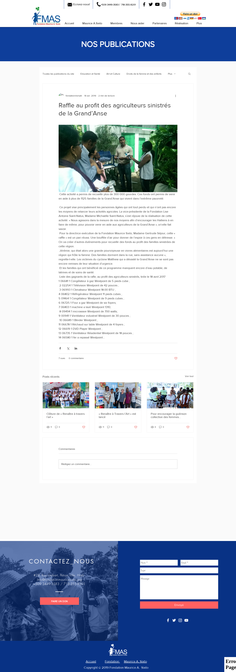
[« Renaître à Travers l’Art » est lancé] (118, 395)
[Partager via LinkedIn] (75, 348)
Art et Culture (113, 73)
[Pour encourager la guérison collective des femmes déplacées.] (170, 395)
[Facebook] (144, 4)
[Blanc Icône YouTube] (186, 620)
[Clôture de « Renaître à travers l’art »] (66, 395)
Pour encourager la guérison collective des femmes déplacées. (169, 415)
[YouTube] (157, 4)
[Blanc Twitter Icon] (174, 620)
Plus (170, 73)
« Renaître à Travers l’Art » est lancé (117, 415)
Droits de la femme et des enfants (144, 73)
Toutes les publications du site (58, 73)
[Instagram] (164, 4)
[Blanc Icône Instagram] (180, 620)
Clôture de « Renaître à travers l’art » (66, 415)
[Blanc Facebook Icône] (168, 620)
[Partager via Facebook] (60, 348)
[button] (69, 23)
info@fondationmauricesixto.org (59, 579)
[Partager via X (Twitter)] (68, 348)
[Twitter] (150, 4)
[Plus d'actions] (175, 96)
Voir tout (189, 376)
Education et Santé (90, 73)
